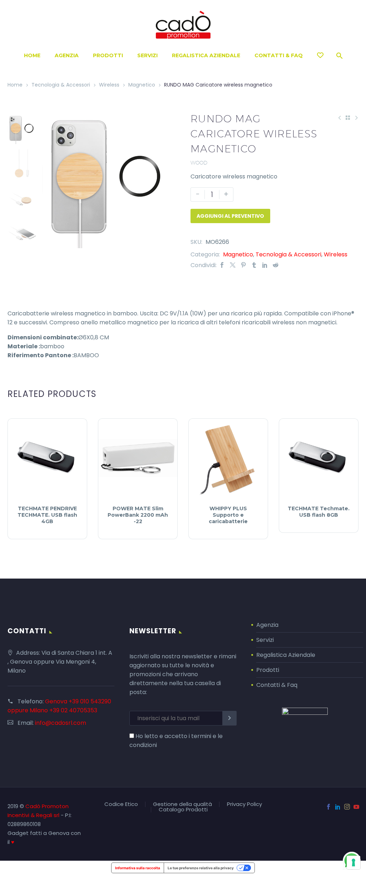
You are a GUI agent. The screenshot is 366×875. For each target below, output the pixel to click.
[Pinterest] (243, 265)
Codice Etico (121, 804)
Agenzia (67, 55)
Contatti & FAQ (278, 55)
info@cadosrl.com (60, 723)
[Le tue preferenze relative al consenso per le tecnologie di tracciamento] (353, 862)
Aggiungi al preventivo (230, 216)
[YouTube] (356, 807)
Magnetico (141, 84)
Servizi (147, 55)
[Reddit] (275, 265)
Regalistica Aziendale (206, 55)
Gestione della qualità (182, 804)
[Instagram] (347, 807)
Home (32, 55)
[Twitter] (232, 265)
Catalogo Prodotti (183, 809)
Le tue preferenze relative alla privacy (201, 868)
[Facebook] (222, 265)
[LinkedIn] (264, 265)
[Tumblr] (254, 265)
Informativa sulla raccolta (137, 868)
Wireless (109, 84)
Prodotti (108, 55)
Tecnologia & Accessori (60, 84)
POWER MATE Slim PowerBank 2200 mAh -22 (138, 515)
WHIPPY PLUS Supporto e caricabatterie (228, 515)
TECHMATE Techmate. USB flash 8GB (319, 511)
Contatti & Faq (276, 685)
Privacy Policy (244, 804)
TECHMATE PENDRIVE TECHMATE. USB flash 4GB (47, 515)
